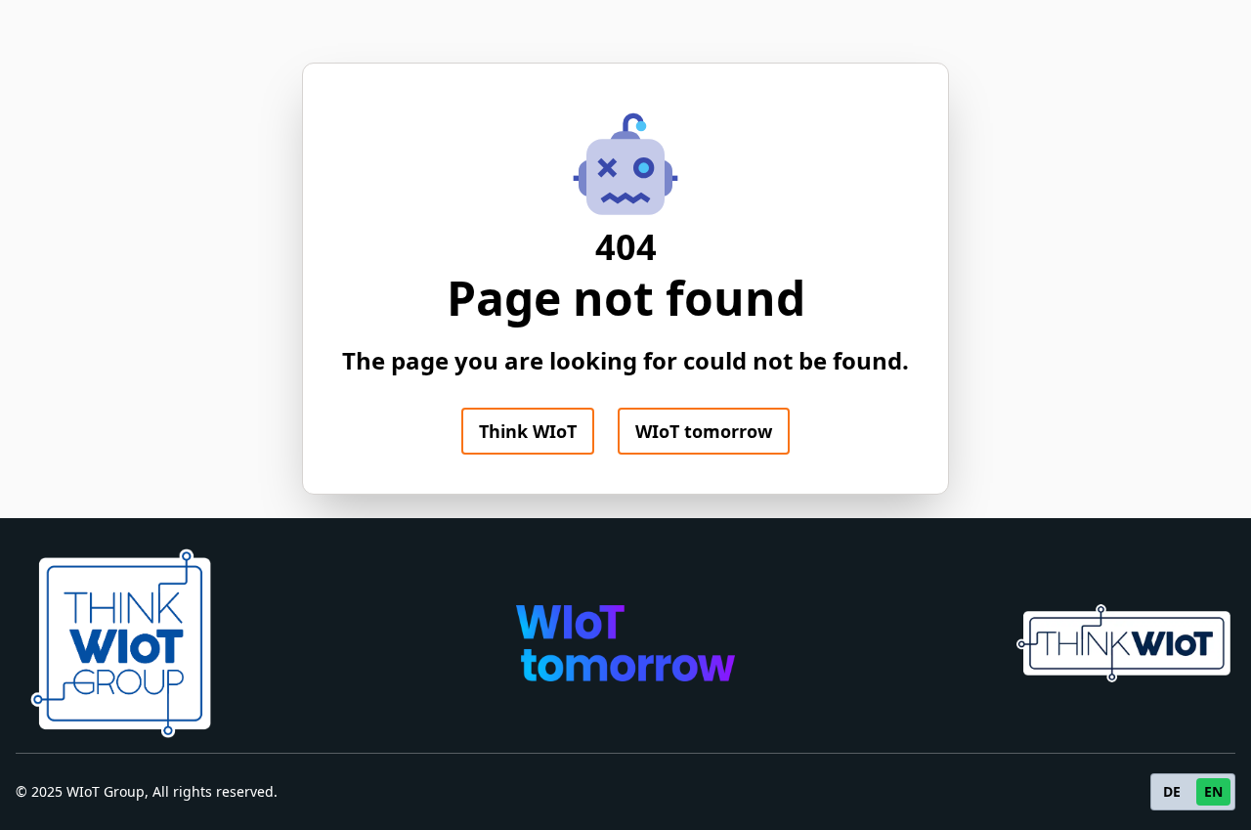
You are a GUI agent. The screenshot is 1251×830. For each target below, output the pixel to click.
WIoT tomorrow (703, 431)
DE (1172, 791)
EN (1213, 791)
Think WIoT (528, 431)
